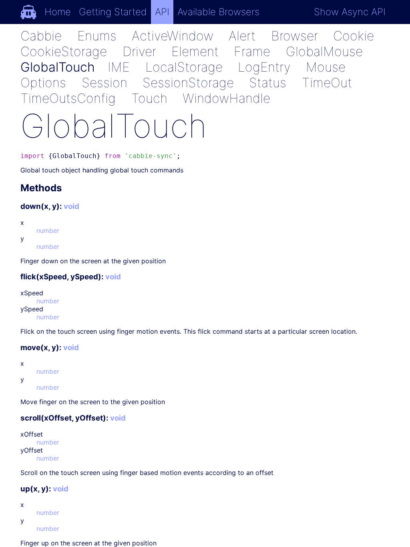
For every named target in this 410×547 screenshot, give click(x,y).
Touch (149, 98)
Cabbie (41, 36)
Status (267, 82)
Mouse (326, 67)
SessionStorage (188, 82)
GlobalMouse (324, 51)
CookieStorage (63, 51)
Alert (242, 36)
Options (43, 82)
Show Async (350, 12)
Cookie (353, 36)
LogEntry (264, 67)
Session (104, 82)
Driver (139, 51)
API (162, 12)
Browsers (218, 12)
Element (195, 51)
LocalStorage (184, 67)
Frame (252, 51)
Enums (97, 36)
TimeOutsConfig (68, 98)
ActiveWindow (172, 36)
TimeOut (327, 82)
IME (119, 67)
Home (57, 12)
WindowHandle (226, 98)
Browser (294, 36)
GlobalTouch (57, 67)
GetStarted (113, 12)
